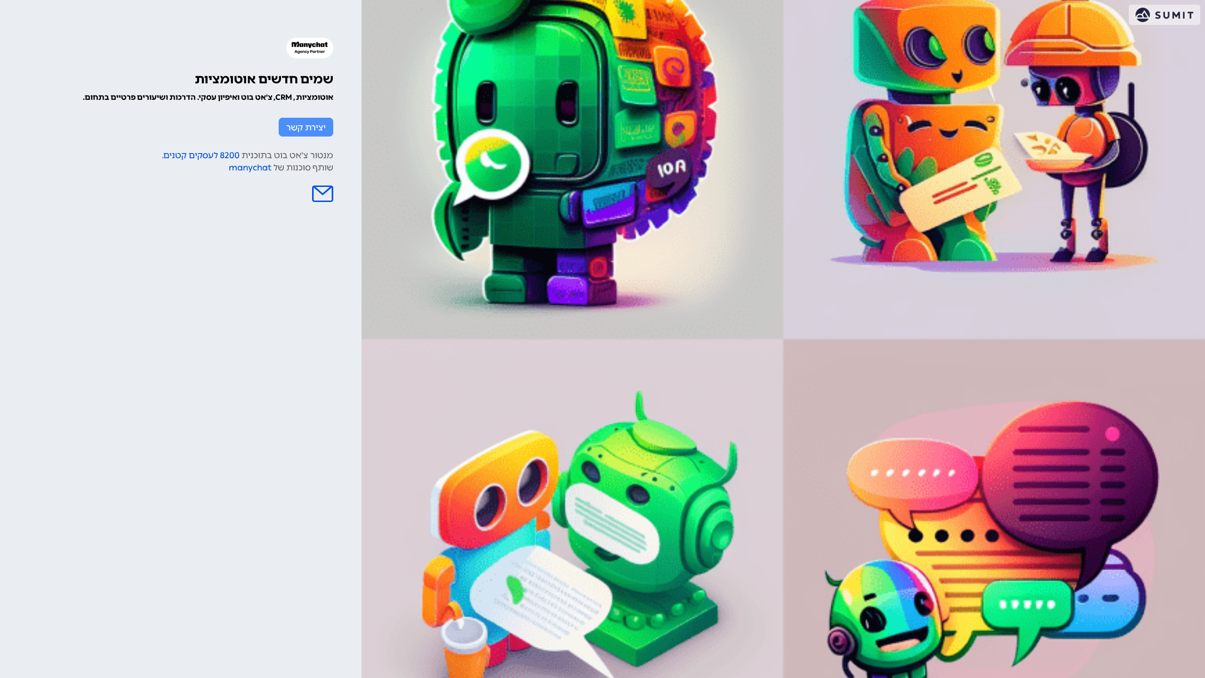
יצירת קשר (306, 127)
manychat (250, 167)
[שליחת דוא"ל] (322, 193)
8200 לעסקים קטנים (202, 155)
